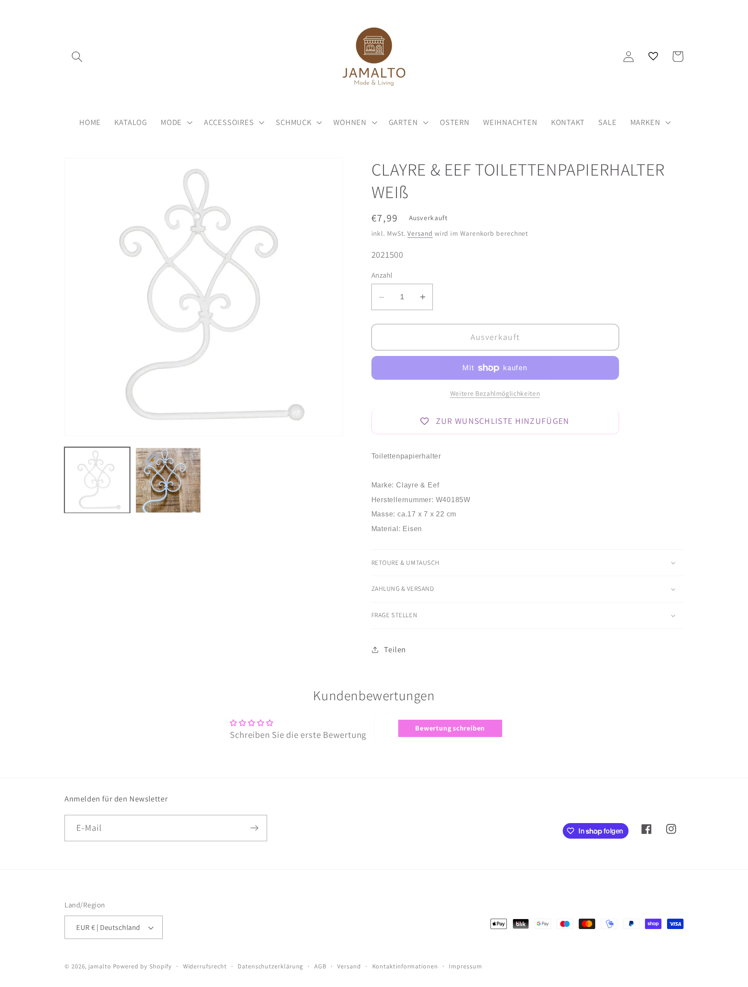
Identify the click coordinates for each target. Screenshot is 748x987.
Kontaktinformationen (405, 966)
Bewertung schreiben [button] (450, 728)
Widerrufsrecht (205, 966)
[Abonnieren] (254, 828)
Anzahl (382, 275)
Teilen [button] (395, 649)
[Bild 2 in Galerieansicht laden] (168, 480)
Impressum (465, 966)
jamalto (99, 966)
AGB (320, 966)
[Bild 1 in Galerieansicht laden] (97, 480)
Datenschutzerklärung (270, 966)
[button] (76, 56)
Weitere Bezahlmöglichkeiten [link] (495, 393)
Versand (419, 233)
